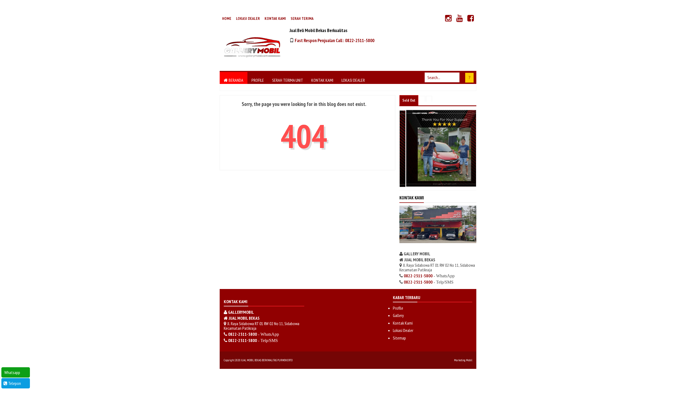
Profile (257, 80)
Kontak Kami (275, 18)
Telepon (14, 383)
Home (226, 18)
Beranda (235, 80)
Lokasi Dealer (248, 18)
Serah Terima (302, 18)
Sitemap (399, 338)
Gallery (398, 315)
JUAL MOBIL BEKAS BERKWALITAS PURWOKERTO (267, 360)
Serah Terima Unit (287, 80)
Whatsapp (12, 372)
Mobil (469, 360)
